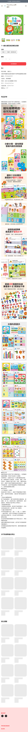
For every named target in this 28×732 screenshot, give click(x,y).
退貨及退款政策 (6, 725)
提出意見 (3, 728)
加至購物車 (14, 64)
